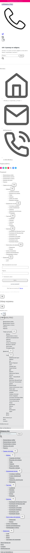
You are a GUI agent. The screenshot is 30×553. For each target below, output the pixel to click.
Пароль (4, 270)
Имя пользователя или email (9, 264)
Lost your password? (15, 283)
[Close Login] (2, 296)
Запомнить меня (8, 276)
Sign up (21, 288)
